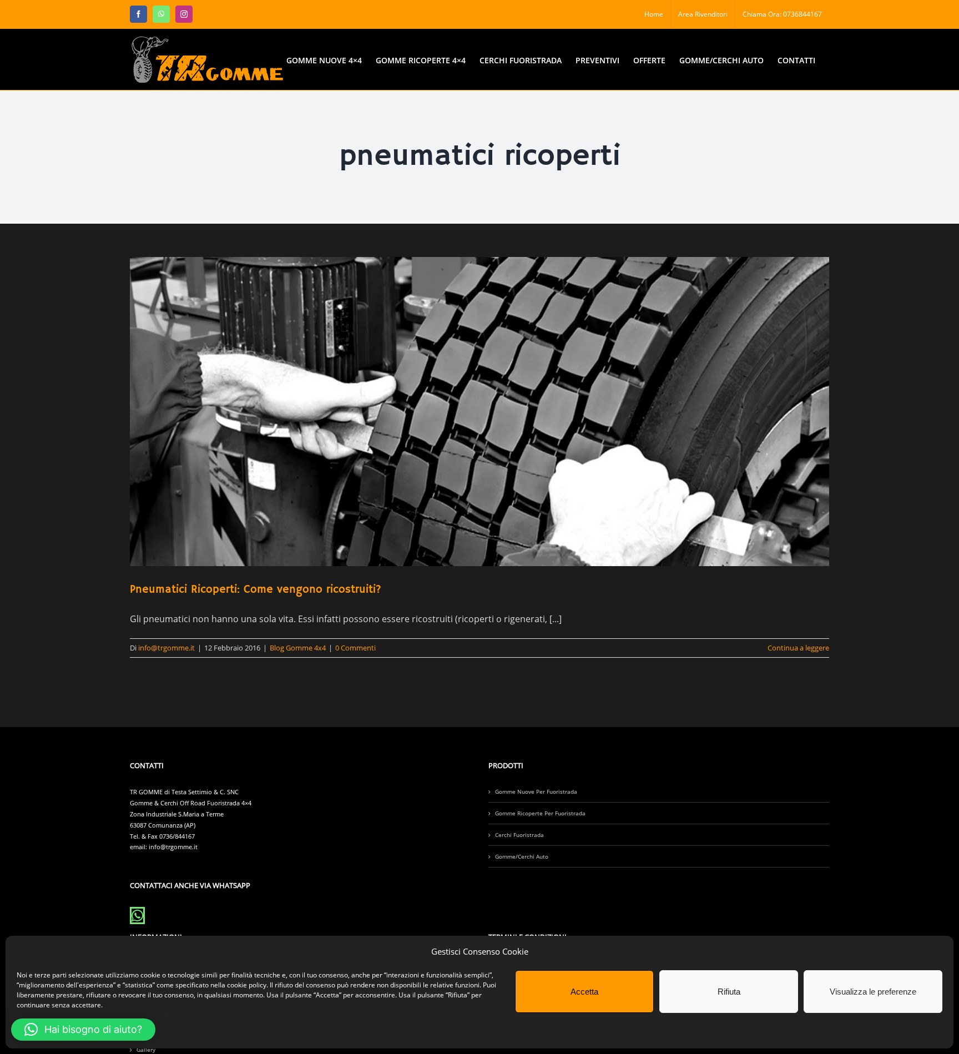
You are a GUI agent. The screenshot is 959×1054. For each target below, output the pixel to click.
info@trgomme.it (166, 648)
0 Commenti (355, 648)
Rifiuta (729, 991)
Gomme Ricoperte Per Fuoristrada (540, 813)
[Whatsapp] (137, 915)
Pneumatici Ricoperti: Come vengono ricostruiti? (255, 590)
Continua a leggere (798, 648)
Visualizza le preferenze (873, 991)
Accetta (584, 991)
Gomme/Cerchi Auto (521, 856)
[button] (83, 1029)
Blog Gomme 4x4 (298, 648)
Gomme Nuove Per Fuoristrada (536, 791)
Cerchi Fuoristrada (519, 835)
